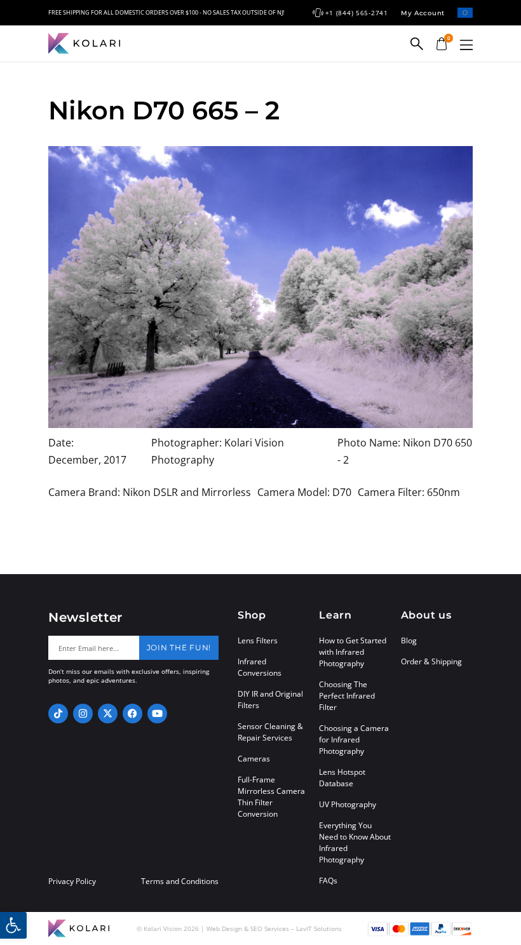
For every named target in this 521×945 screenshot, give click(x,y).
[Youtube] (157, 713)
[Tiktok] (58, 713)
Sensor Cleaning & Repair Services (270, 732)
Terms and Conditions (180, 881)
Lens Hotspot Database (342, 778)
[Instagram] (83, 713)
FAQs (328, 880)
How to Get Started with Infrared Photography (352, 652)
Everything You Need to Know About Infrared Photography (355, 842)
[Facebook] (132, 713)
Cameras (254, 758)
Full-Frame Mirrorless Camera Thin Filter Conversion (271, 796)
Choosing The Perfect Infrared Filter (347, 696)
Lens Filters (258, 640)
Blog (409, 640)
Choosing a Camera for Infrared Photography (354, 739)
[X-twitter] (108, 713)
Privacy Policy (72, 881)
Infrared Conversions (259, 667)
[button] (466, 44)
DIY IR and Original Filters (270, 699)
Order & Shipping (431, 661)
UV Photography (347, 804)
